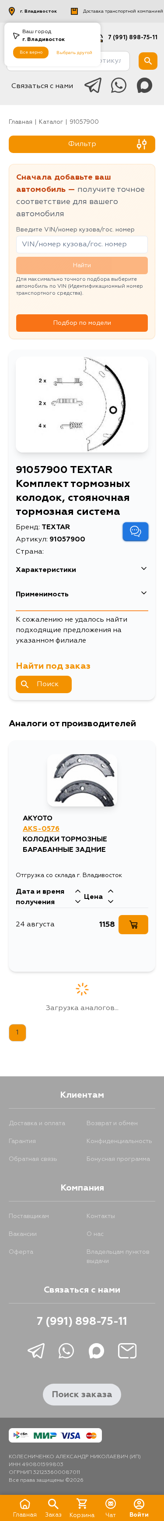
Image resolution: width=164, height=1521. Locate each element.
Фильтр (82, 144)
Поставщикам (29, 1216)
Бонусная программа (118, 1159)
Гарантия (22, 1141)
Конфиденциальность (119, 1141)
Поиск (48, 684)
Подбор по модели (82, 323)
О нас (95, 1234)
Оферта (21, 1252)
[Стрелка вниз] (77, 902)
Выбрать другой (74, 53)
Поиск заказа (82, 1394)
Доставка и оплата (37, 1123)
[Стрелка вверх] (77, 892)
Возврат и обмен (112, 1123)
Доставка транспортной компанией (123, 11)
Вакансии (23, 1234)
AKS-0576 (41, 829)
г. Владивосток (38, 11)
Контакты (101, 1216)
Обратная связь (33, 1159)
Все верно (31, 52)
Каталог (51, 122)
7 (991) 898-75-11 (132, 38)
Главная (20, 122)
